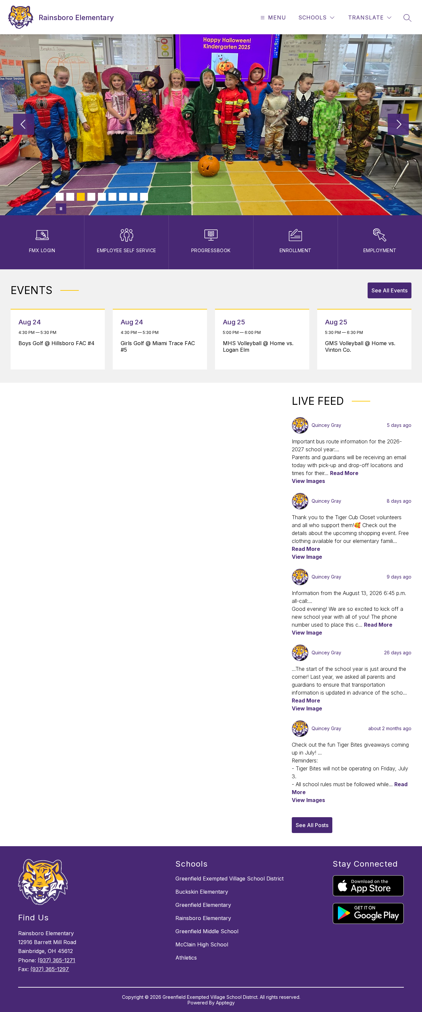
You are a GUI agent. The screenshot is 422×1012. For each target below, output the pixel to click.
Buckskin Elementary (201, 891)
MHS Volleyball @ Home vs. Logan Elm (258, 346)
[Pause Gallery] (61, 208)
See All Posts (312, 825)
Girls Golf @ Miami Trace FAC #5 (158, 346)
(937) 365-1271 (56, 960)
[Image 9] (144, 197)
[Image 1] (60, 197)
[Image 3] (81, 197)
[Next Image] (398, 125)
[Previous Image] (23, 125)
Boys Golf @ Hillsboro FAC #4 (58, 343)
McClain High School (201, 944)
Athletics (186, 957)
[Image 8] (133, 197)
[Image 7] (123, 197)
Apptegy (225, 1002)
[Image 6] (112, 197)
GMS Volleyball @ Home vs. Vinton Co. (360, 346)
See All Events (389, 290)
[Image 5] (102, 197)
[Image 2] (70, 197)
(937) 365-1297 (49, 969)
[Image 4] (91, 197)
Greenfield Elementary (203, 905)
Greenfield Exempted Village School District (229, 878)
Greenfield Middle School (206, 931)
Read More (344, 473)
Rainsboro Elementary (203, 918)
